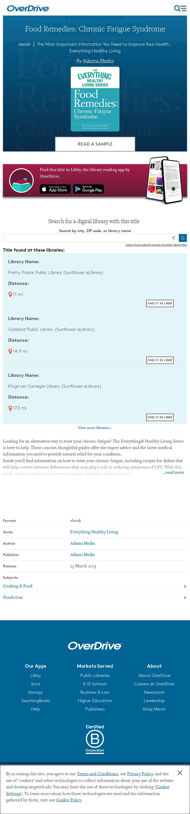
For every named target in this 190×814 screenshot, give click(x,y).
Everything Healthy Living (95, 50)
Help (35, 709)
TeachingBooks (35, 700)
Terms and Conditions (97, 774)
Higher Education (95, 700)
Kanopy (35, 692)
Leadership (154, 700)
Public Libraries (95, 675)
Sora (35, 683)
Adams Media (98, 61)
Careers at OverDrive (154, 683)
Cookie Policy (68, 800)
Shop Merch (154, 709)
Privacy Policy (140, 774)
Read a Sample (95, 144)
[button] (35, 666)
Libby (35, 675)
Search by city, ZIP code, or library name (95, 230)
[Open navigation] (180, 8)
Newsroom (154, 692)
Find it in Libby (159, 303)
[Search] (183, 238)
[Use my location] (173, 238)
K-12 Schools (95, 683)
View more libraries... (95, 428)
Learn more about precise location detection (156, 245)
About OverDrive (154, 675)
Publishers (95, 709)
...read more (173, 473)
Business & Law (95, 692)
